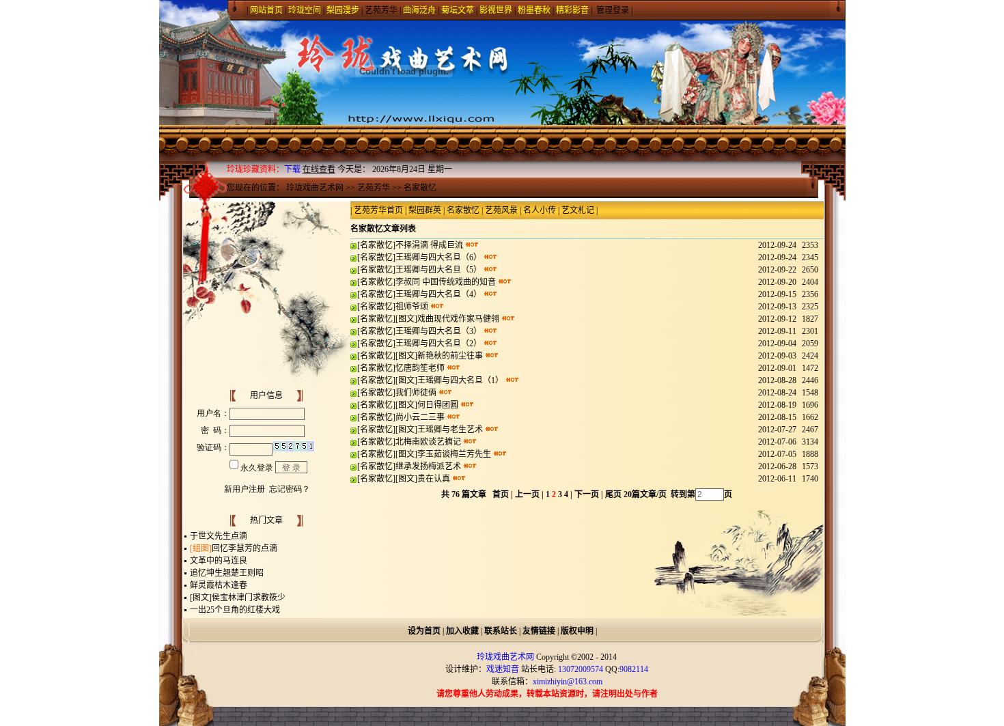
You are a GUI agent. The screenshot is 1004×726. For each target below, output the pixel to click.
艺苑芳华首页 (378, 210)
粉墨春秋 (534, 10)
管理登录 (612, 10)
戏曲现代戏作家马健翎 (458, 319)
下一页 (586, 494)
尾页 (612, 494)
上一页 (527, 494)
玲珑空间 (304, 10)
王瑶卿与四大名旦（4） (438, 294)
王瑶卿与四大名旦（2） (438, 343)
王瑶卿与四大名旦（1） (460, 380)
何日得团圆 (437, 405)
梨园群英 (424, 210)
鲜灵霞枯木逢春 (218, 585)
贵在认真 (433, 479)
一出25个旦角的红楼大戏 (235, 610)
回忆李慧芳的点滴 (244, 548)
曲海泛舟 (419, 10)
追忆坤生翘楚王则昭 (227, 573)
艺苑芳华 (381, 10)
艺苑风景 (501, 210)
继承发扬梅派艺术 (428, 466)
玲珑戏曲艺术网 (315, 188)
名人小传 (539, 210)
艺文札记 (577, 210)
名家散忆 (420, 188)
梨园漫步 (342, 10)
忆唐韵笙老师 (420, 368)
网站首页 (266, 10)
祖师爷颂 (411, 306)
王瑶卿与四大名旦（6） (438, 257)
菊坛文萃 (457, 10)
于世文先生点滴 (218, 536)
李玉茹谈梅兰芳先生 (454, 454)
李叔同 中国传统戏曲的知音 (445, 282)
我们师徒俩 (415, 392)
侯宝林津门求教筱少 (248, 597)
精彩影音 (572, 10)
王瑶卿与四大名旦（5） (438, 270)
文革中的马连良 (218, 561)
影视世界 (495, 10)
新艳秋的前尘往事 (450, 356)
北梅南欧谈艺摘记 (428, 442)
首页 (500, 494)
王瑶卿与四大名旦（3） (438, 331)
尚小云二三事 (420, 417)
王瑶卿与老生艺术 (450, 429)
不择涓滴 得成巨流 (429, 245)
